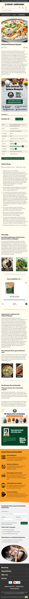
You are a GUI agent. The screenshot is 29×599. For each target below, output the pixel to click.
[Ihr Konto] (22, 7)
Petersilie (12, 148)
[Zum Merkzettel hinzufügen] (26, 283)
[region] (14, 30)
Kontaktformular (19, 586)
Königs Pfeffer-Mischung (15, 146)
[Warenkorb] (26, 7)
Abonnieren (24, 523)
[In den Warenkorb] (16, 144)
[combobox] (13, 10)
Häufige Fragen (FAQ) (10, 586)
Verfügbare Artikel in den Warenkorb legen (14, 158)
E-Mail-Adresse (5, 511)
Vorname (3, 517)
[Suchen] (26, 10)
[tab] (14, 114)
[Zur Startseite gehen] (14, 4)
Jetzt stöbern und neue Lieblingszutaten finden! (14, 101)
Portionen (19, 119)
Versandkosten (21, 592)
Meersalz (12, 143)
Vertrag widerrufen (14, 588)
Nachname (18, 517)
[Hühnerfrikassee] (14, 30)
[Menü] (3, 7)
